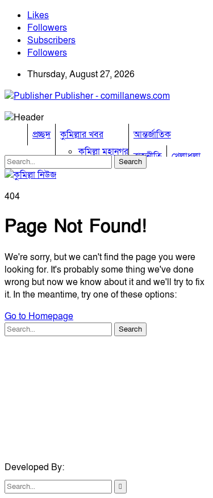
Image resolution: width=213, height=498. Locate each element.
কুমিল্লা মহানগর (103, 151)
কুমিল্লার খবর (81, 134)
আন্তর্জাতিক (152, 134)
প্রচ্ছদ (41, 134)
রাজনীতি (147, 156)
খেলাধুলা (186, 156)
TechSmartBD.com (104, 467)
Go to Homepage (39, 316)
